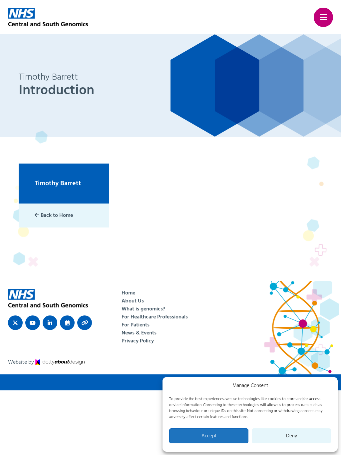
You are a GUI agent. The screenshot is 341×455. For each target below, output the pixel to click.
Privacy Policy (138, 341)
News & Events (139, 333)
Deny (291, 436)
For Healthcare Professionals (155, 317)
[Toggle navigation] (323, 17)
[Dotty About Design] (60, 362)
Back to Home (56, 215)
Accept (208, 436)
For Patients (136, 325)
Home (128, 293)
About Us (133, 301)
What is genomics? (143, 309)
